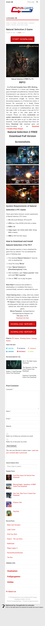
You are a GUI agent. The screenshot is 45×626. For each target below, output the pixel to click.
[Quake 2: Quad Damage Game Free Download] (14, 365)
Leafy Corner (11, 529)
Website (8, 426)
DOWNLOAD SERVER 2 (22, 332)
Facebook (21, 348)
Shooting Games (22, 23)
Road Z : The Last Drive (14, 539)
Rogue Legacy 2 (12, 548)
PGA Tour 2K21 (12, 534)
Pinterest (22, 351)
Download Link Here (22, 318)
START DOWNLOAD (22, 39)
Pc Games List (11, 591)
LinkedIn (11, 351)
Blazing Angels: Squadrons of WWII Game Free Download (24, 485)
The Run (10, 557)
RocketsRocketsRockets (15, 553)
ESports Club (17, 502)
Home (7, 23)
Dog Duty (16, 511)
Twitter (10, 348)
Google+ (33, 348)
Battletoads (10, 543)
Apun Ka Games (33, 601)
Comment (9, 389)
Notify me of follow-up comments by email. (19, 436)
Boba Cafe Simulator (13, 525)
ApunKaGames (17, 601)
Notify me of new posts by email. (16, 442)
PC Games (14, 23)
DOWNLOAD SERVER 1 (22, 324)
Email (32, 351)
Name (8, 411)
